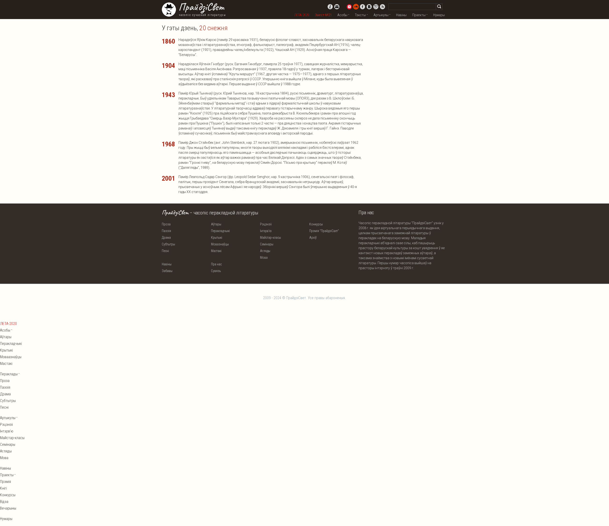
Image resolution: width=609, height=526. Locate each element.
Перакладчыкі (220, 231)
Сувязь (216, 271)
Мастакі (216, 251)
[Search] (439, 6)
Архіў (313, 237)
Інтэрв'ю (266, 231)
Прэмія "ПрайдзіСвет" (324, 231)
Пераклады (9, 374)
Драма (166, 237)
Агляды (265, 251)
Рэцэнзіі (266, 224)
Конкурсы (316, 224)
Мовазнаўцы (220, 244)
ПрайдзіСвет (201, 7)
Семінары (266, 244)
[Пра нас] (330, 7)
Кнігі (3, 488)
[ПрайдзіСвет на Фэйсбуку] (362, 7)
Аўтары (216, 224)
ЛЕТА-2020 (301, 15)
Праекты (419, 15)
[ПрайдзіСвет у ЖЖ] (376, 7)
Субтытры (168, 244)
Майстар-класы (270, 237)
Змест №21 (323, 15)
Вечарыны (8, 508)
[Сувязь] (337, 7)
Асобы (342, 15)
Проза (166, 224)
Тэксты (360, 15)
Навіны (401, 15)
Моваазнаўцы (10, 357)
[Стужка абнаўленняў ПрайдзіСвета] (382, 7)
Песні (165, 251)
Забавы (167, 271)
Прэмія (5, 481)
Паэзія (166, 231)
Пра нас (216, 264)
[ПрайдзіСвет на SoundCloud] (356, 7)
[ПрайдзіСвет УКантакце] (369, 7)
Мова (264, 257)
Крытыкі (216, 237)
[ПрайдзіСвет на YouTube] (349, 7)
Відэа (4, 501)
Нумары (439, 15)
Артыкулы (380, 15)
